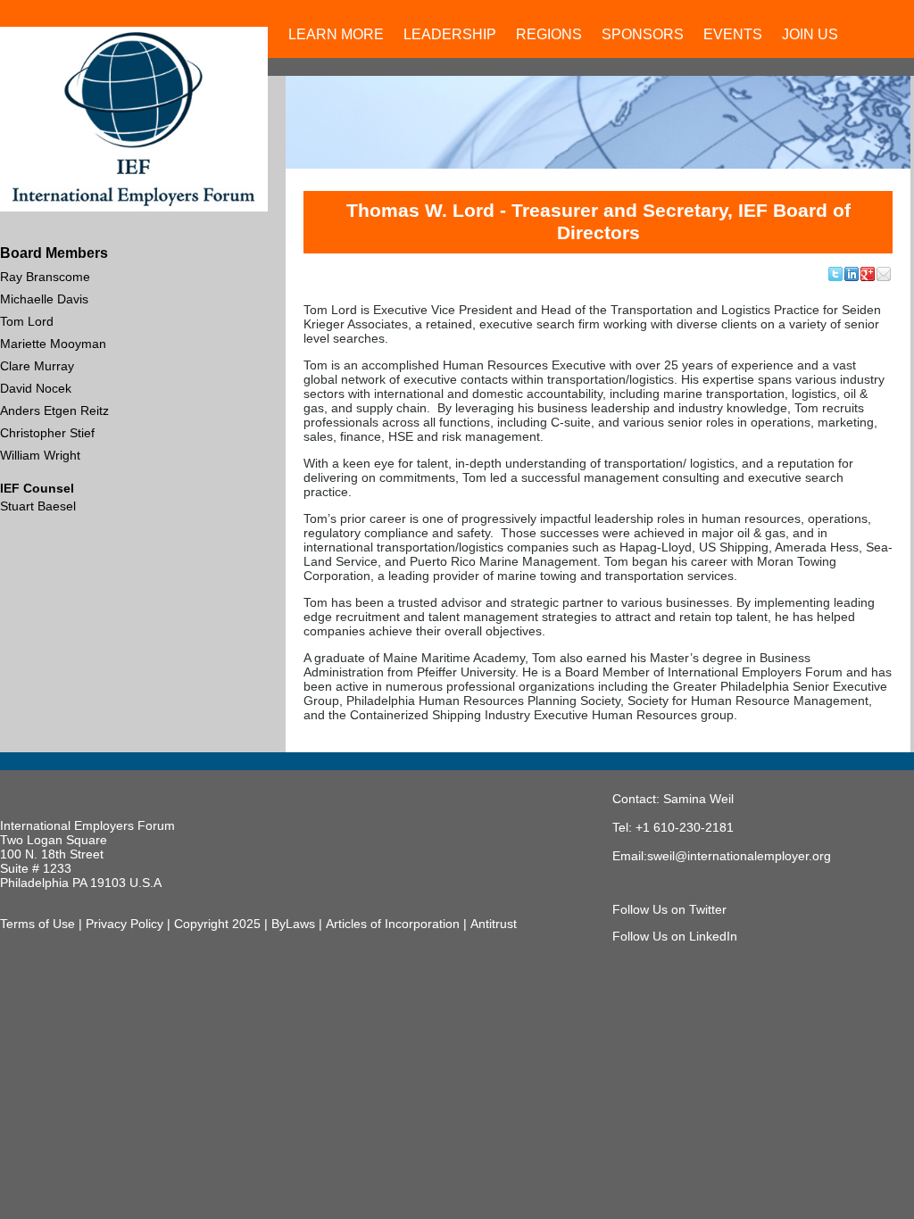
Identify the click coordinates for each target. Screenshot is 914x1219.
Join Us (810, 34)
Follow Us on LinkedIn (674, 936)
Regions (549, 34)
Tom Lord (27, 321)
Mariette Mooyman (53, 343)
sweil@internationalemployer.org (739, 856)
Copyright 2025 (217, 923)
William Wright (40, 455)
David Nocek (35, 388)
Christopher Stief (47, 433)
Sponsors (643, 34)
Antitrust (493, 923)
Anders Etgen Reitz (54, 410)
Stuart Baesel (38, 506)
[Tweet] (836, 274)
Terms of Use (37, 923)
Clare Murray (37, 366)
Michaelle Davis (44, 299)
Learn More (336, 34)
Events (732, 34)
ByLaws (293, 923)
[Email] (885, 274)
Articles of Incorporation (393, 923)
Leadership (449, 34)
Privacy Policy (124, 923)
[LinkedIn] (852, 274)
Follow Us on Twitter (669, 909)
